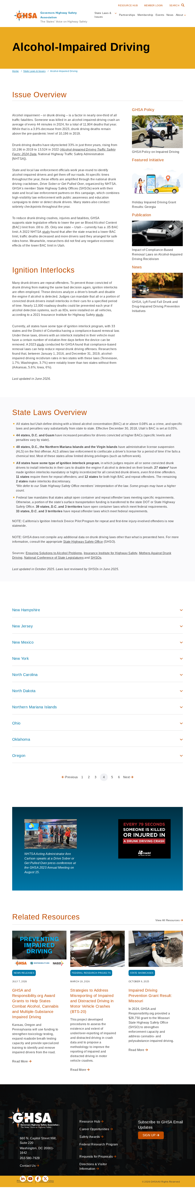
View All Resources (168, 920)
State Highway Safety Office (83, 541)
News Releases (24, 973)
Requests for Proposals (96, 1156)
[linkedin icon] (23, 1179)
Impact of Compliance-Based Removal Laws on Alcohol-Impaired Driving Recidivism (157, 254)
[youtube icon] (30, 1179)
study (46, 231)
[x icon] (45, 1179)
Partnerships (127, 14)
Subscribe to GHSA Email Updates (160, 1124)
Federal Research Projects (91, 973)
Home (15, 71)
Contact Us (28, 1165)
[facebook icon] (38, 1179)
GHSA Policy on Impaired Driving (155, 151)
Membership (145, 14)
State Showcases (141, 973)
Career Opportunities (94, 1129)
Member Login (153, 5)
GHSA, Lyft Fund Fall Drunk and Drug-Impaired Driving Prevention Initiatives (156, 306)
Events (160, 14)
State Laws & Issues (34, 71)
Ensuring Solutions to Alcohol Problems (54, 553)
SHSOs (96, 557)
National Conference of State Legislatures (54, 557)
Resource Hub (128, 5)
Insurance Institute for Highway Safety (110, 553)
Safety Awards (90, 1136)
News (169, 14)
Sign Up (150, 1135)
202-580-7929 (30, 1158)
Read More (20, 1061)
